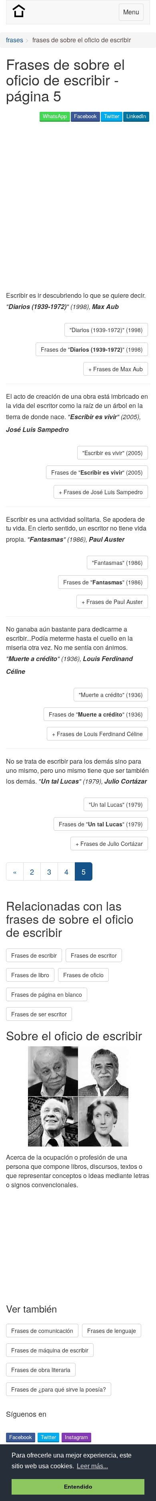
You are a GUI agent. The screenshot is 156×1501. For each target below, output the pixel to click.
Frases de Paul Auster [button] (114, 602)
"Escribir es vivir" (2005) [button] (112, 453)
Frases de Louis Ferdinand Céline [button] (100, 734)
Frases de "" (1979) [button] (101, 824)
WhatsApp (55, 116)
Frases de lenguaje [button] (111, 1331)
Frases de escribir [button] (34, 955)
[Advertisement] (78, 207)
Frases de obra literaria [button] (40, 1370)
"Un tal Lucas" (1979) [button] (116, 804)
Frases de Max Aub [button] (118, 369)
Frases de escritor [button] (94, 955)
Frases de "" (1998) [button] (92, 349)
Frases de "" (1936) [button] (96, 714)
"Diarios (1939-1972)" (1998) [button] (106, 330)
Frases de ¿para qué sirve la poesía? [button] (58, 1389)
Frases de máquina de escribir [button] (49, 1350)
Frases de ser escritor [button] (39, 1014)
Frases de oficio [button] (83, 975)
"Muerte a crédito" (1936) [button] (111, 695)
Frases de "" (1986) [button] (103, 582)
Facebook (85, 116)
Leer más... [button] (92, 1466)
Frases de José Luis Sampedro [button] (103, 492)
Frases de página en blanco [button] (46, 994)
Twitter (111, 116)
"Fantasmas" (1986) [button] (117, 562)
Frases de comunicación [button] (42, 1331)
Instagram (76, 1437)
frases (14, 39)
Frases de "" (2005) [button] (97, 472)
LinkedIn (136, 116)
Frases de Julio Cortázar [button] (111, 844)
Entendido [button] (78, 1486)
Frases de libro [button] (30, 975)
